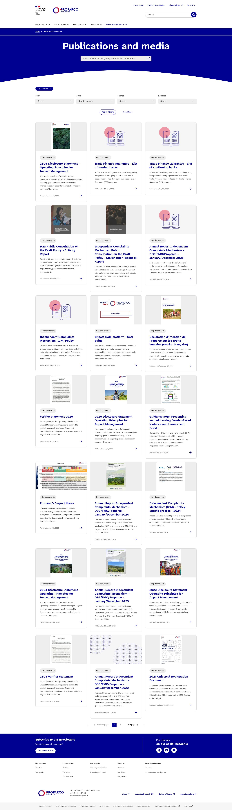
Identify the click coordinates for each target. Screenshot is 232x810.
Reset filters (127, 112)
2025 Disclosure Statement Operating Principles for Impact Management (113, 420)
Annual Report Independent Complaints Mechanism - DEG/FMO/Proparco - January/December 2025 (168, 252)
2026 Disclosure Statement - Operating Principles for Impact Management (60, 167)
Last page (144, 725)
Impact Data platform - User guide (114, 338)
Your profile (39, 772)
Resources (148, 768)
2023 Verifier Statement (56, 676)
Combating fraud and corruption (166, 806)
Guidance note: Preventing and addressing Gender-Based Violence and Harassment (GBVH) (170, 422)
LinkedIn (166, 750)
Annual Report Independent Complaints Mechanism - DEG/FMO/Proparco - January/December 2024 (114, 509)
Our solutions (41, 25)
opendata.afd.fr (187, 794)
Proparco (121, 768)
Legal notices (104, 806)
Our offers (39, 768)
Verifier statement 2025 (56, 416)
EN (191, 5)
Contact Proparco (45, 806)
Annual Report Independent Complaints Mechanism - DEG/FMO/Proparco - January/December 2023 (114, 595)
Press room (138, 5)
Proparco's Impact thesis (57, 503)
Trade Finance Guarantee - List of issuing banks (116, 165)
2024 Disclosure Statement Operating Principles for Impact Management (59, 593)
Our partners (122, 776)
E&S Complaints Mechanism (65, 806)
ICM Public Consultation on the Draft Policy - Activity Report (59, 250)
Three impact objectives (98, 768)
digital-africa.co (165, 794)
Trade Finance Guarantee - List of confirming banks (170, 165)
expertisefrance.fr (143, 794)
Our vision (121, 772)
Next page (131, 725)
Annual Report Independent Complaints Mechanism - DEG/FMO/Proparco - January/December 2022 (114, 682)
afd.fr (124, 794)
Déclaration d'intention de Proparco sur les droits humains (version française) (168, 340)
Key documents (42, 89)
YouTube (174, 750)
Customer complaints (87, 806)
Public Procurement (156, 5)
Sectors (65, 768)
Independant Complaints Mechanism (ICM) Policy (57, 338)
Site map (187, 806)
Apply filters (193, 14)
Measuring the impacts (98, 772)
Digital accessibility (143, 806)
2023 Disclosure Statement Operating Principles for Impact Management (168, 593)
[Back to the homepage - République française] (65, 10)
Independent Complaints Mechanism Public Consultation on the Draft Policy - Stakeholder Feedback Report (116, 254)
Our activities (60, 25)
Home (37, 32)
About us (95, 25)
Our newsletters (45, 751)
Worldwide (66, 772)
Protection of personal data (123, 806)
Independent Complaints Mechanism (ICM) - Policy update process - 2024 (167, 507)
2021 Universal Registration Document (168, 678)
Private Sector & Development (155, 772)
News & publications (115, 25)
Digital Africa (174, 5)
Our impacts (78, 25)
